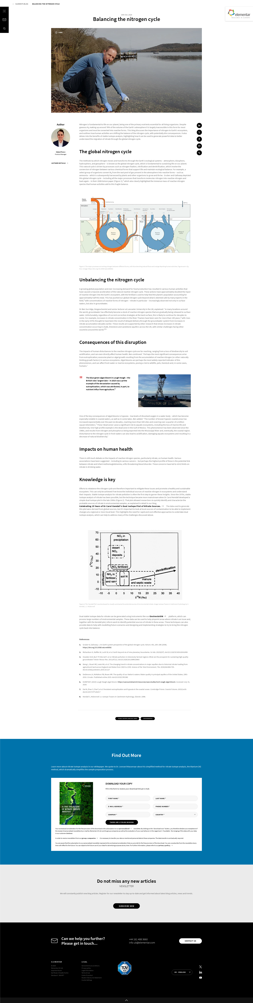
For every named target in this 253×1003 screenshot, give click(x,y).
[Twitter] (200, 967)
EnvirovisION (156, 616)
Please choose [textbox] (165, 814)
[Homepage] (239, 14)
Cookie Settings (87, 980)
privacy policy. (165, 845)
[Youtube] (200, 977)
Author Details (59, 163)
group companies (89, 838)
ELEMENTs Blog (22, 4)
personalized (124, 829)
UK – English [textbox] (180, 972)
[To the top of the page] (126, 1000)
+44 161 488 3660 (138, 939)
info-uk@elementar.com (142, 942)
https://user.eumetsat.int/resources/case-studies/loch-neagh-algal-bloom (147, 682)
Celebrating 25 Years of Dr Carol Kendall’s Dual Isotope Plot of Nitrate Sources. (120, 506)
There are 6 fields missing (122, 822)
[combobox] (175, 814)
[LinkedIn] (200, 972)
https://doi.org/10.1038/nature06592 (97, 647)
